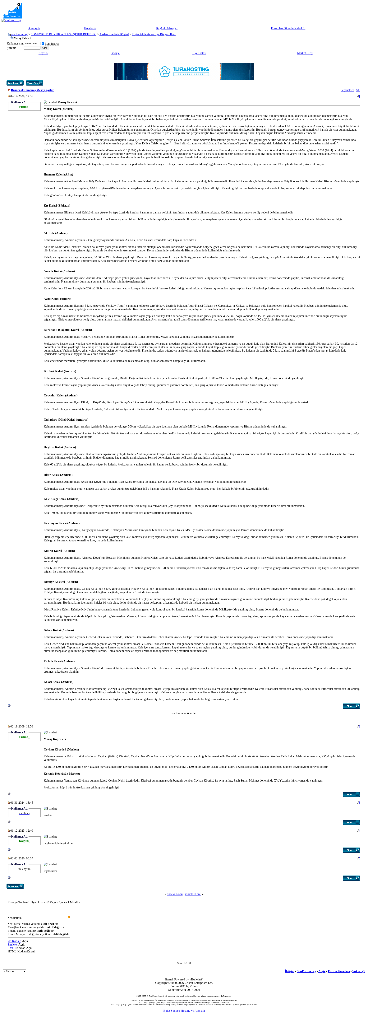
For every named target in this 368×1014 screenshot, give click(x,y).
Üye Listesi (199, 53)
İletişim (289, 971)
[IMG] (12, 948)
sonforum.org (19, 34)
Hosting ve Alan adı (193, 1010)
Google (115, 53)
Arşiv (321, 971)
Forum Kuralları (339, 971)
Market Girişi (305, 53)
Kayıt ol (43, 53)
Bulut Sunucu (171, 1010)
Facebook (90, 28)
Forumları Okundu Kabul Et (288, 28)
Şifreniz (11, 47)
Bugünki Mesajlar (166, 28)
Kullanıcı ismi (15, 43)
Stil (358, 90)
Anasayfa (34, 28)
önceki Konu (175, 894)
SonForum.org (306, 971)
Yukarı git (358, 971)
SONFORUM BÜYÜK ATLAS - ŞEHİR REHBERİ (63, 34)
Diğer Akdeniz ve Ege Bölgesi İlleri (154, 34)
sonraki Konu (193, 894)
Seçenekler (347, 90)
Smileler (13, 944)
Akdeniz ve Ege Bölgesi (114, 34)
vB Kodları (14, 941)
